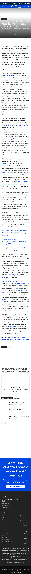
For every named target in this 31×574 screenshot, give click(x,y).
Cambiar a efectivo (5, 539)
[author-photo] (15, 385)
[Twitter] (6, 41)
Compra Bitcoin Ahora (16, 486)
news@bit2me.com (5, 503)
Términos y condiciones (7, 569)
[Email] (19, 41)
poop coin (15, 275)
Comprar (3, 517)
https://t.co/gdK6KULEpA (9, 241)
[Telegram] (22, 41)
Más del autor (17, 398)
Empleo (25, 543)
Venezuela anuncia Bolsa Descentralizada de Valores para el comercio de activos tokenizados (8, 370)
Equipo (25, 533)
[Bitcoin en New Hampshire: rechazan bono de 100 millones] (5, 410)
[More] (26, 41)
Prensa (25, 538)
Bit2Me (14, 3)
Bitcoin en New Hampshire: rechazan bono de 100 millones (17, 410)
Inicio (2, 9)
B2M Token (22, 520)
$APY (15, 233)
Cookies (20, 569)
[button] (2, 6)
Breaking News (7, 9)
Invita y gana (27, 536)
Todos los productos (25, 525)
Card (2, 523)
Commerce (4, 526)
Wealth (22, 518)
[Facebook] (2, 41)
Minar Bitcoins (4, 535)
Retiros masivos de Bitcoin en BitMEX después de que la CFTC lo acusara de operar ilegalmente (23, 370)
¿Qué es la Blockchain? (6, 542)
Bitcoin (20, 3)
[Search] (25, 6)
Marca (25, 541)
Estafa (9, 346)
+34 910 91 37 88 (5, 505)
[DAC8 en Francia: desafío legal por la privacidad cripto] (5, 417)
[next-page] (5, 423)
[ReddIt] (16, 41)
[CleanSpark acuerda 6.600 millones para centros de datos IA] (5, 403)
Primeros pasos (4, 533)
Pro (21, 515)
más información (13, 553)
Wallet (2, 515)
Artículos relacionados (7, 398)
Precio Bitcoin (4, 537)
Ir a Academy (4, 544)
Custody (22, 523)
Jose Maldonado (6, 31)
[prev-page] (2, 423)
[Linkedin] (12, 41)
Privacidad (15, 569)
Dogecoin (27, 3)
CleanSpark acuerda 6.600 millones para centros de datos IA (19, 403)
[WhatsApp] (9, 41)
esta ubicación (21, 562)
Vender (3, 519)
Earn (2, 521)
